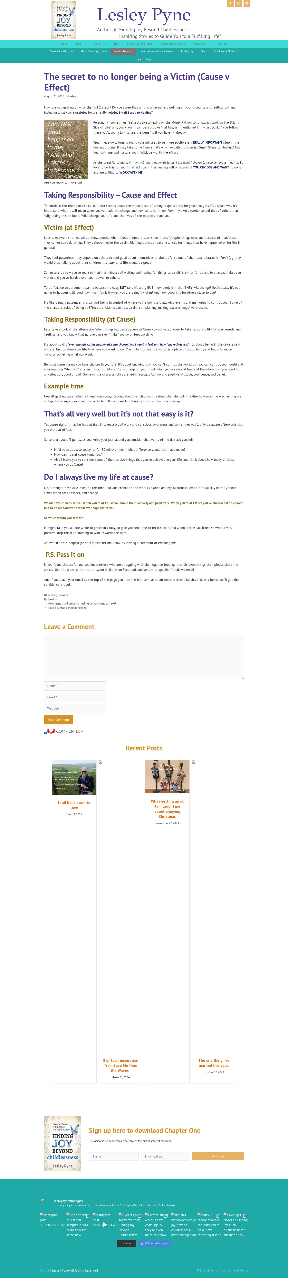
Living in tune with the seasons (156, 51)
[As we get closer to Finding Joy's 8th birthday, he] (236, 1225)
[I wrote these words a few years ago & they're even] (157, 1225)
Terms (214, 1270)
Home (64, 43)
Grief (203, 51)
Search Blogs (144, 59)
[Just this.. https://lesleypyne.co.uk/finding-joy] (183, 1225)
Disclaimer (228, 1270)
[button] (218, 1156)
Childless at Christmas (226, 51)
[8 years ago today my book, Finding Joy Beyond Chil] (131, 1225)
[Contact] (247, 3)
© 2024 (45, 1270)
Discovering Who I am (61, 51)
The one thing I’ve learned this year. (213, 1063)
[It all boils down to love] (74, 793)
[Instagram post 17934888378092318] (52, 1225)
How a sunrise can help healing (67, 608)
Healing (53, 599)
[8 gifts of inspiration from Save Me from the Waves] (121, 763)
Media (243, 1270)
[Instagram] (238, 3)
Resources (199, 43)
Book (78, 43)
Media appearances (172, 43)
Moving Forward (123, 51)
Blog (116, 43)
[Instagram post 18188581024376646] (105, 1225)
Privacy (202, 1270)
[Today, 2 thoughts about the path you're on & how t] (209, 1225)
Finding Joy (187, 51)
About (97, 43)
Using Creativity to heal (94, 51)
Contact (223, 43)
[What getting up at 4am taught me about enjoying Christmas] (167, 792)
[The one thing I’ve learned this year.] (214, 763)
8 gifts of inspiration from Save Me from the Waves (120, 1065)
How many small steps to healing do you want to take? (82, 603)
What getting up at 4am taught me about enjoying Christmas (167, 809)
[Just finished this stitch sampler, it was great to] (78, 1225)
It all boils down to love (74, 805)
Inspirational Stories (140, 43)
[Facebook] (230, 3)
